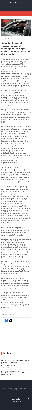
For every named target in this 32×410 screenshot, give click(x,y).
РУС (18, 2)
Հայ (11, 2)
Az (21, 2)
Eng (14, 2)
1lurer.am (18, 389)
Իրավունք (5, 21)
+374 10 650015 (17, 402)
